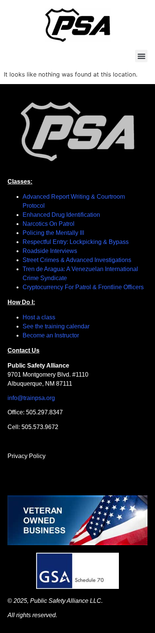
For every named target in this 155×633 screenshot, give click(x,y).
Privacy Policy (27, 456)
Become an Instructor (51, 335)
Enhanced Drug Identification (61, 215)
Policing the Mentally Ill (53, 233)
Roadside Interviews (50, 251)
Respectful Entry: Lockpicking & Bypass (76, 242)
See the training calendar (56, 326)
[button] (141, 56)
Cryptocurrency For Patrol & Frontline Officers (83, 287)
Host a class (39, 317)
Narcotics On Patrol (48, 224)
